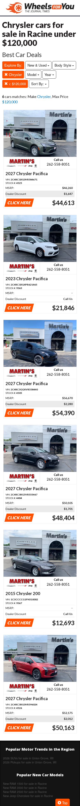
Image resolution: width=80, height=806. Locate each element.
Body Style (63, 65)
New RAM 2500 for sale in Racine (25, 792)
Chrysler (15, 74)
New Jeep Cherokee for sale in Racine (28, 796)
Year (48, 74)
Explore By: (13, 65)
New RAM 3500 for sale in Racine (25, 788)
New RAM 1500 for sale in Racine (25, 784)
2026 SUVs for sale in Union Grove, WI (28, 758)
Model (32, 74)
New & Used (37, 65)
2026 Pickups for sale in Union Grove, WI (29, 762)
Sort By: (38, 83)
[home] (40, 8)
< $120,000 (17, 83)
